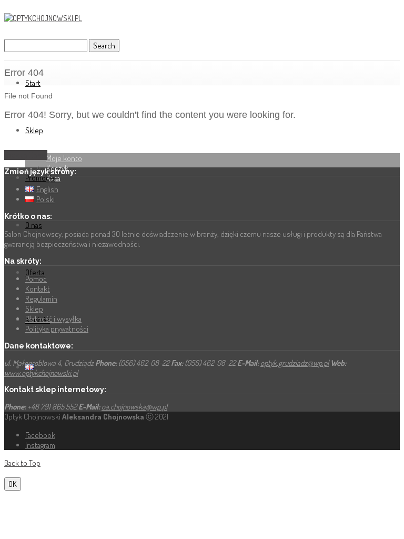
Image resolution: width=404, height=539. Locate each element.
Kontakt (37, 289)
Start (33, 83)
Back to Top (22, 463)
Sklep (34, 130)
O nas (33, 225)
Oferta (35, 272)
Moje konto (64, 158)
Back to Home (25, 155)
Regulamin (41, 299)
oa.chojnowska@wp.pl (134, 407)
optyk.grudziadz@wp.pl (294, 363)
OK (12, 484)
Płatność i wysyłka (53, 319)
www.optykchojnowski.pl (41, 373)
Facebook (40, 435)
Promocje (40, 178)
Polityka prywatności (56, 329)
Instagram (40, 445)
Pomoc (36, 279)
